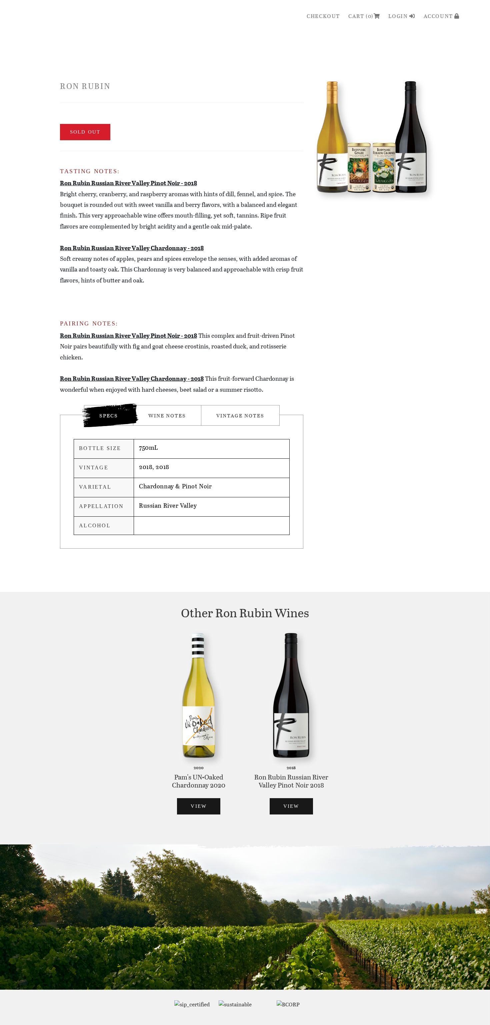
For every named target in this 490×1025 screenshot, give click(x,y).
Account (439, 16)
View (199, 806)
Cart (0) (361, 16)
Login (398, 16)
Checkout (323, 16)
